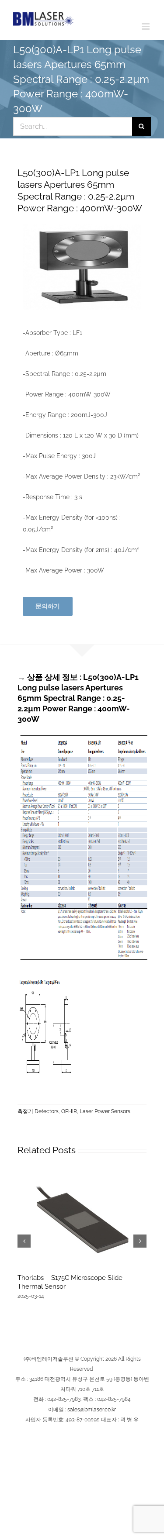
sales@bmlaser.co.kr (91, 1410)
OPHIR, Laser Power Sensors (95, 1111)
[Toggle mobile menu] (146, 26)
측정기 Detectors (38, 1111)
